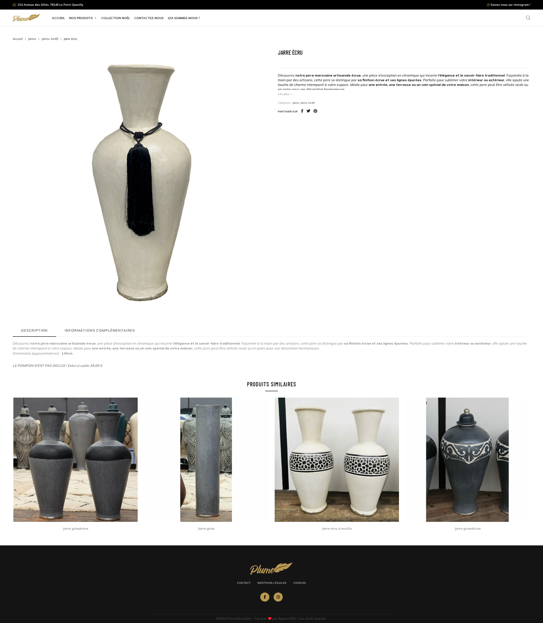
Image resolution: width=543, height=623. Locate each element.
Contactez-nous (149, 18)
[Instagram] (278, 597)
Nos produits (81, 18)
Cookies (299, 582)
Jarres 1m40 (50, 39)
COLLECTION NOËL (115, 18)
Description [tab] (34, 330)
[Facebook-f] (264, 597)
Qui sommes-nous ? (184, 18)
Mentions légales (272, 582)
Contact (244, 582)
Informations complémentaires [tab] (100, 330)
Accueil (58, 18)
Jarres (32, 39)
